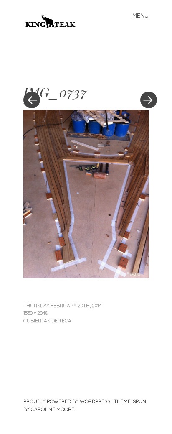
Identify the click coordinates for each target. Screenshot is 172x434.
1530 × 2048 (35, 313)
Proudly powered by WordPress (66, 401)
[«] (54, 74)
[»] (144, 74)
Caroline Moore (52, 409)
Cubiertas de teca (47, 320)
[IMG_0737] (86, 275)
